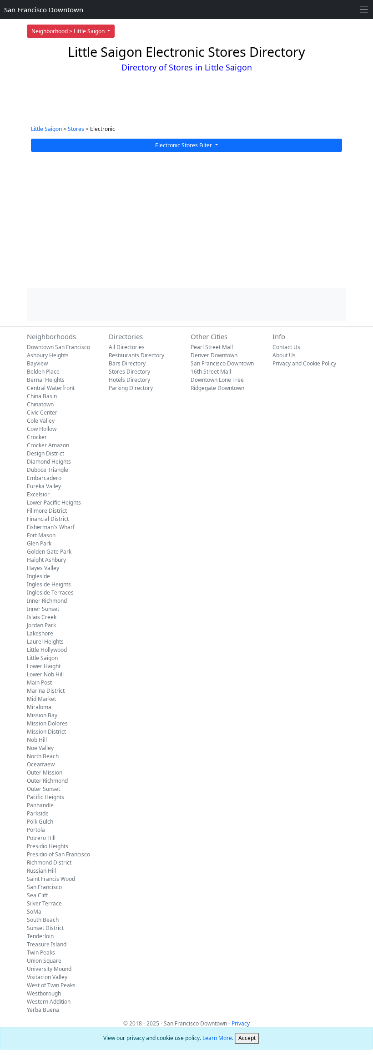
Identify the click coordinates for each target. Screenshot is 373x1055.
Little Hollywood (47, 650)
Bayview (37, 363)
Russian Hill (41, 871)
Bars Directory (127, 363)
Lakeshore (40, 633)
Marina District (46, 691)
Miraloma (39, 707)
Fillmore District (47, 511)
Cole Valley (41, 421)
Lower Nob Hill (45, 674)
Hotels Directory (129, 380)
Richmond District (49, 862)
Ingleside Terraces (50, 592)
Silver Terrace (44, 903)
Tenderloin (40, 936)
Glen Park (39, 543)
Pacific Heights (45, 797)
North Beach (43, 756)
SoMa (34, 911)
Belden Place (43, 371)
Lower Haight (43, 666)
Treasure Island (46, 944)
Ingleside (38, 576)
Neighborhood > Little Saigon (68, 31)
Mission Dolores (47, 723)
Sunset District (45, 928)
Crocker (37, 437)
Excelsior (38, 494)
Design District (45, 453)
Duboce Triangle (47, 470)
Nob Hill (37, 740)
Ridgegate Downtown (217, 388)
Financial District (48, 519)
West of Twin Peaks (51, 985)
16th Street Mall (211, 371)
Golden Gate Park (49, 551)
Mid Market (41, 699)
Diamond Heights (49, 461)
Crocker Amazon (48, 445)
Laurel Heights (45, 641)
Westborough (44, 993)
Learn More (217, 1038)
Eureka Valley (44, 486)
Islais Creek (41, 617)
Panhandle (40, 805)
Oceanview (41, 764)
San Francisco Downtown (43, 9)
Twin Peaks (41, 952)
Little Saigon (46, 129)
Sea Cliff (37, 895)
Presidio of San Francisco (58, 854)
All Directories (127, 347)
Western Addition (49, 1001)
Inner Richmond (47, 601)
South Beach (43, 920)
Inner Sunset (43, 609)
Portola (36, 830)
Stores (76, 129)
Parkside (38, 813)
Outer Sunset (43, 789)
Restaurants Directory (136, 355)
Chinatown (40, 404)
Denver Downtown (214, 355)
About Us (284, 355)
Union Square (44, 961)
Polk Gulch (40, 821)
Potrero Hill (41, 838)
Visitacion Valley (47, 977)
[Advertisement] (186, 220)
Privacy (241, 1023)
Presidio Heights (47, 846)
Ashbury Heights (48, 355)
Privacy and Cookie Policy (304, 363)
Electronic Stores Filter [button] (184, 145)
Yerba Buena (43, 1010)
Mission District (46, 731)
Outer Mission (44, 772)
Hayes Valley (43, 568)
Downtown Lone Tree (217, 380)
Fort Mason (41, 535)
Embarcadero (44, 478)
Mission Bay (42, 715)
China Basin (42, 396)
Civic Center (42, 412)
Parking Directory (131, 388)
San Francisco (44, 887)
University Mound (49, 969)
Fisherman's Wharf (51, 527)
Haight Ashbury (46, 560)
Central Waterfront (51, 388)
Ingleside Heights (49, 584)
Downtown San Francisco (58, 347)
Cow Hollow (41, 429)
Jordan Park (41, 625)
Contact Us (286, 347)
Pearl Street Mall (212, 347)
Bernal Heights (46, 380)
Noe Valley (40, 748)
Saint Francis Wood (51, 879)
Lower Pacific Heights (54, 502)
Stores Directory (129, 371)
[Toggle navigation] (364, 10)
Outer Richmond (47, 781)
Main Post (39, 682)
